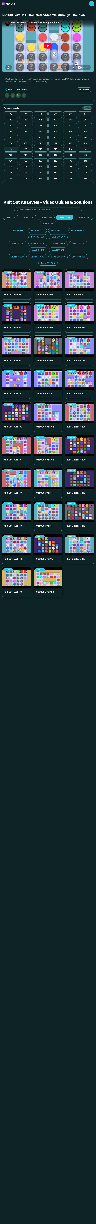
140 (25, 172)
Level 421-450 (58, 243)
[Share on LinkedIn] (18, 95)
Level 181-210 (18, 230)
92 (55, 125)
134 (25, 167)
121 (25, 155)
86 (70, 120)
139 (11, 172)
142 (55, 172)
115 (25, 149)
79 (55, 114)
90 (25, 125)
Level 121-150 (84, 217)
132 (10, 167)
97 (40, 131)
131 (85, 161)
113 (85, 143)
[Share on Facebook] (12, 95)
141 (40, 172)
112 (70, 143)
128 (40, 161)
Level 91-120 (64, 217)
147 (40, 178)
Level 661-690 (48, 263)
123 (55, 155)
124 (70, 155)
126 (11, 161)
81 (85, 114)
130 (70, 161)
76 (11, 114)
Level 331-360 (58, 237)
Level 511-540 (58, 250)
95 (11, 131)
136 (55, 167)
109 (25, 143)
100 (85, 131)
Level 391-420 (37, 243)
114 (10, 149)
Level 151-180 (48, 223)
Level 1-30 (10, 217)
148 (55, 178)
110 (40, 143)
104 (55, 137)
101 (10, 137)
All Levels (87, 108)
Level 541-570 (17, 257)
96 (25, 131)
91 (41, 125)
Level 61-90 (46, 217)
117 (55, 149)
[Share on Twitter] (7, 95)
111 (55, 143)
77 (26, 114)
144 (85, 172)
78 (40, 114)
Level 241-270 (57, 230)
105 (70, 137)
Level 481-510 (38, 250)
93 (70, 125)
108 (11, 143)
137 (70, 167)
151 (85, 178)
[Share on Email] (24, 95)
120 (11, 155)
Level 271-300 (77, 230)
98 (55, 131)
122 (40, 155)
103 (40, 137)
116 (40, 149)
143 (70, 172)
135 (40, 167)
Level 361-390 (17, 243)
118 (70, 149)
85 (55, 120)
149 (70, 178)
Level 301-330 (37, 237)
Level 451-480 (78, 243)
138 (85, 167)
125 (85, 155)
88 (85, 120)
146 (25, 178)
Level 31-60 (28, 217)
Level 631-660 (78, 257)
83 (25, 120)
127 (25, 161)
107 (85, 137)
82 (11, 120)
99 (70, 131)
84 (40, 120)
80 (70, 114)
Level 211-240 (37, 230)
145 (10, 178)
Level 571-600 (37, 257)
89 (11, 125)
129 (55, 161)
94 (85, 125)
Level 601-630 (58, 257)
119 (85, 149)
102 (25, 137)
